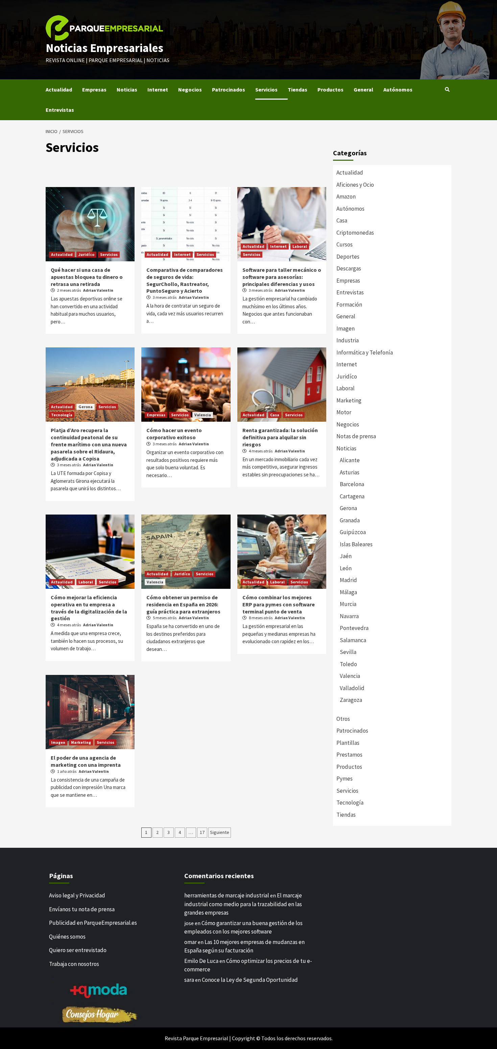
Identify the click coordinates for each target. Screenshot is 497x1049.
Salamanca (353, 640)
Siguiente (219, 832)
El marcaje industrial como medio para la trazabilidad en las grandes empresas (243, 904)
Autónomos (397, 89)
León (346, 568)
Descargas (348, 268)
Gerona (85, 406)
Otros (343, 719)
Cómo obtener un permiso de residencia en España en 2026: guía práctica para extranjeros (183, 604)
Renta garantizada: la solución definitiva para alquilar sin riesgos (280, 437)
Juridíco (86, 254)
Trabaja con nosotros (74, 964)
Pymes (344, 778)
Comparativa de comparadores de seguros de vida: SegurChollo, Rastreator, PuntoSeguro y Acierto (184, 280)
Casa (274, 414)
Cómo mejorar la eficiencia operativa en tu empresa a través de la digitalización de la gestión (89, 608)
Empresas (94, 89)
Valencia (202, 414)
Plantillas (347, 742)
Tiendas (297, 89)
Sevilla (348, 652)
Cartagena (352, 496)
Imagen (58, 742)
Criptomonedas (355, 232)
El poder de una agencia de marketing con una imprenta (86, 761)
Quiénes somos (67, 936)
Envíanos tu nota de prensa (82, 909)
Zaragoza (351, 700)
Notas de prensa (356, 436)
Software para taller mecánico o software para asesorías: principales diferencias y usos (281, 276)
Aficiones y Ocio (355, 184)
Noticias (127, 89)
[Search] (447, 89)
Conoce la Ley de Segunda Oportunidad (250, 980)
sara (189, 980)
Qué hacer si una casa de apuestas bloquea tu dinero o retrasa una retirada (87, 276)
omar (190, 942)
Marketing (81, 742)
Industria (347, 340)
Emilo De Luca (201, 961)
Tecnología (61, 414)
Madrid (348, 580)
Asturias (349, 472)
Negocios (190, 89)
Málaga (348, 592)
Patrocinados (228, 89)
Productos (330, 89)
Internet (157, 89)
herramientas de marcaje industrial (226, 895)
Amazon (346, 196)
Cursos (344, 244)
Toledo (348, 664)
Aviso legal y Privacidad (77, 895)
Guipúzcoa (353, 532)
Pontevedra (354, 628)
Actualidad (59, 89)
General (363, 89)
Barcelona (352, 484)
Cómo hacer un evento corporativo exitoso (174, 434)
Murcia (348, 604)
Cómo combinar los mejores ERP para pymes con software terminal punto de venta (278, 604)
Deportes (347, 256)
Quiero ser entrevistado (77, 950)
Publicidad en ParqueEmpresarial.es (93, 922)
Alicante (350, 460)
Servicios (266, 89)
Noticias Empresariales (104, 48)
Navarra (349, 616)
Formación (349, 304)
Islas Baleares (356, 544)
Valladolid (352, 688)
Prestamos (349, 754)
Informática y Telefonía (364, 352)
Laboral (299, 246)
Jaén (346, 556)
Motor (343, 412)
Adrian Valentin (98, 290)
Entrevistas (60, 109)
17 (202, 832)
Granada (350, 520)
